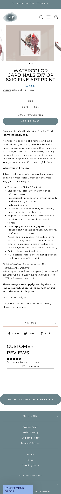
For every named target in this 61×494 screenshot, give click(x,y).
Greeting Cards (30, 465)
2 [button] (32, 64)
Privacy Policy (30, 427)
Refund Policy (30, 432)
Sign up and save (31, 475)
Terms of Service (30, 443)
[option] (30, 3)
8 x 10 (24, 107)
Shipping (7, 90)
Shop (30, 460)
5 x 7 (37, 107)
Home (30, 454)
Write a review (30, 366)
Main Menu (30, 416)
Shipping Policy (30, 437)
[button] (18, 489)
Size (30, 101)
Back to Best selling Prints (33, 399)
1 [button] (29, 63)
